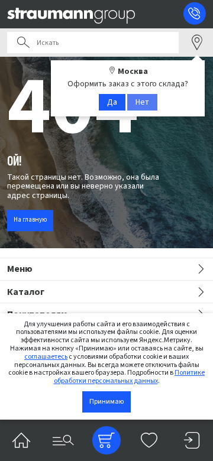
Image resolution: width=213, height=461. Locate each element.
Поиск (23, 42)
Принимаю (106, 402)
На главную (30, 220)
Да (112, 102)
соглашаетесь (45, 357)
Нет (142, 102)
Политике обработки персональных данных (129, 377)
